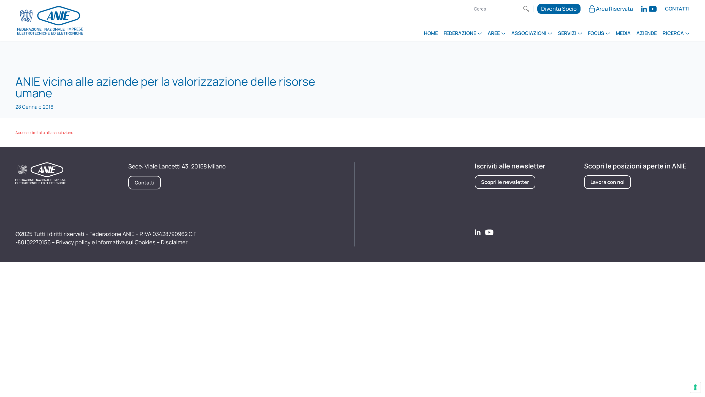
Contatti (677, 8)
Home (431, 33)
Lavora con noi (607, 182)
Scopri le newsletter (505, 182)
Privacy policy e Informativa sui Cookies (106, 242)
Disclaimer (174, 242)
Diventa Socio (559, 8)
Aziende (646, 33)
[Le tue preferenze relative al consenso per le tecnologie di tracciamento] (695, 387)
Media (623, 33)
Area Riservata (614, 8)
